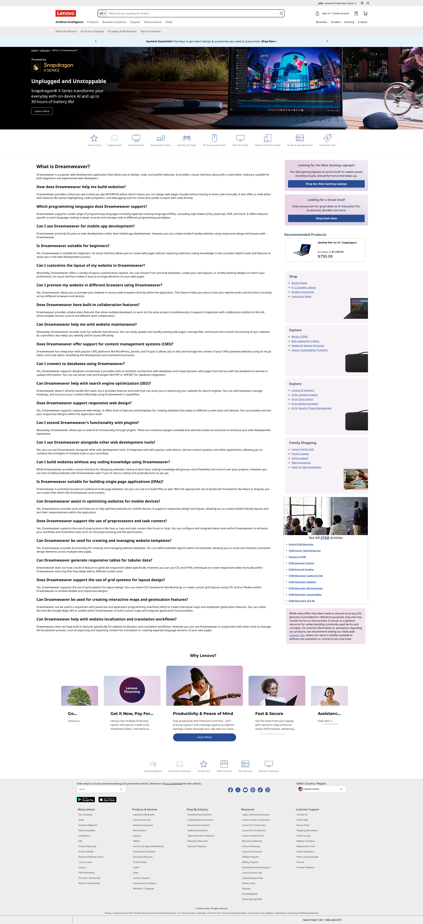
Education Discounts (198, 840)
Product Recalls (86, 851)
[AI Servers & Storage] (105, 31)
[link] (356, 14)
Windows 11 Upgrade (143, 888)
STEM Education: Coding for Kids (306, 575)
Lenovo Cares (85, 862)
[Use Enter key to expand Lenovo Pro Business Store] (355, 3)
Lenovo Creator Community (256, 819)
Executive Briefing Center (90, 856)
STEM (325, 537)
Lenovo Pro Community (254, 825)
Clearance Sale (327, 145)
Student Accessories (302, 291)
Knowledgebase (153, 771)
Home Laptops (299, 458)
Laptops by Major (301, 296)
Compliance (84, 835)
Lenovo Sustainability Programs (309, 350)
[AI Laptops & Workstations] (138, 31)
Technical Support (305, 851)
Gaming (137, 835)
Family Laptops (300, 453)
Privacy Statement (173, 783)
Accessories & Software (144, 851)
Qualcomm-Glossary (180, 771)
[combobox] (102, 13)
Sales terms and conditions (261, 913)
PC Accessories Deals (214, 145)
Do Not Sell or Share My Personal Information (155, 913)
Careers (82, 867)
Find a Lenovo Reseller (308, 856)
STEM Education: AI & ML (302, 600)
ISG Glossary (245, 771)
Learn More (204, 737)
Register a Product (306, 840)
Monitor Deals (240, 145)
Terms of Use (214, 913)
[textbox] (322, 789)
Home (34, 50)
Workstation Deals (161, 145)
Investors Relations (87, 825)
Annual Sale (94, 145)
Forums (300, 862)
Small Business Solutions (200, 814)
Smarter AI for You (142, 819)
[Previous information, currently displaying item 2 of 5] (96, 41)
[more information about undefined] (330, 252)
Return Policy (303, 825)
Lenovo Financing (251, 846)
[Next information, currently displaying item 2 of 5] (327, 41)
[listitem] (325, 250)
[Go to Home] (66, 13)
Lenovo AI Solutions (302, 390)
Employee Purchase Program (256, 867)
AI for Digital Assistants (304, 403)
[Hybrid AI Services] (162, 31)
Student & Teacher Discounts (307, 345)
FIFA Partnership (86, 872)
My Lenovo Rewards (252, 840)
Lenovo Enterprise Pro (253, 835)
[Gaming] (355, 22)
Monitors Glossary (269, 771)
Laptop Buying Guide (252, 877)
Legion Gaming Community (255, 814)
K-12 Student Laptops (303, 287)
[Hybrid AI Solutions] (78, 31)
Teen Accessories (301, 462)
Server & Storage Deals (300, 145)
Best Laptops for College (305, 341)
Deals (135, 872)
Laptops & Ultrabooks (143, 814)
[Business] (328, 22)
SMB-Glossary (224, 771)
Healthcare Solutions (198, 830)
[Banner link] (211, 41)
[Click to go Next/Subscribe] (121, 789)
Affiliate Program (250, 856)
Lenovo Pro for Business (254, 830)
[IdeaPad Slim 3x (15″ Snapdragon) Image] (302, 250)
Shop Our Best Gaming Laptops (326, 184)
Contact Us (302, 814)
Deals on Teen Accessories (306, 467)
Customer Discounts (252, 851)
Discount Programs (197, 846)
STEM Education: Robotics (302, 581)
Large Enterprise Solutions (200, 819)
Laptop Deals (114, 145)
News (81, 819)
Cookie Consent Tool (123, 913)
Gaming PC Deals (186, 145)
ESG (80, 840)
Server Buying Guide (252, 899)
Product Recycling (87, 846)
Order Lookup (303, 835)
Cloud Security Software (144, 883)
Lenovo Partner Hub (252, 872)
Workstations (139, 830)
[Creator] (369, 22)
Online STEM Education (301, 544)
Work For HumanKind (89, 883)
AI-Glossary (203, 771)
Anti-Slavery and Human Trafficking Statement (297, 913)
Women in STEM (297, 556)
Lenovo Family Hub (302, 449)
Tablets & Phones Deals (268, 145)
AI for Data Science (302, 399)
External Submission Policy (234, 913)
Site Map (202, 913)
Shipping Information (307, 830)
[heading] (341, 244)
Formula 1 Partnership (89, 877)
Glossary (45, 50)
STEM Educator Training (301, 563)
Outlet (136, 867)
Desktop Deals (136, 145)
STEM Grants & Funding (301, 569)
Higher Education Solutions (201, 835)
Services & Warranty (143, 856)
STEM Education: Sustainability (305, 594)
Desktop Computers (143, 825)
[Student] (342, 22)
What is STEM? (299, 336)
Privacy (108, 913)
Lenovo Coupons (141, 877)
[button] (362, 3)
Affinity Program (250, 862)
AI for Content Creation (304, 394)
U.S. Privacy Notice (187, 913)
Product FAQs (140, 862)
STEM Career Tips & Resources (305, 550)
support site (297, 635)
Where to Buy (248, 883)
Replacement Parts (306, 846)
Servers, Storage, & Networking (148, 846)
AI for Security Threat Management (311, 408)
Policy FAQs (302, 819)
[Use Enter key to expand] (351, 13)
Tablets (136, 840)
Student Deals (299, 283)
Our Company (85, 814)
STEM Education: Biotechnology (306, 588)
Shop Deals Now (326, 218)
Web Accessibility (86, 830)
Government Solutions (199, 825)
